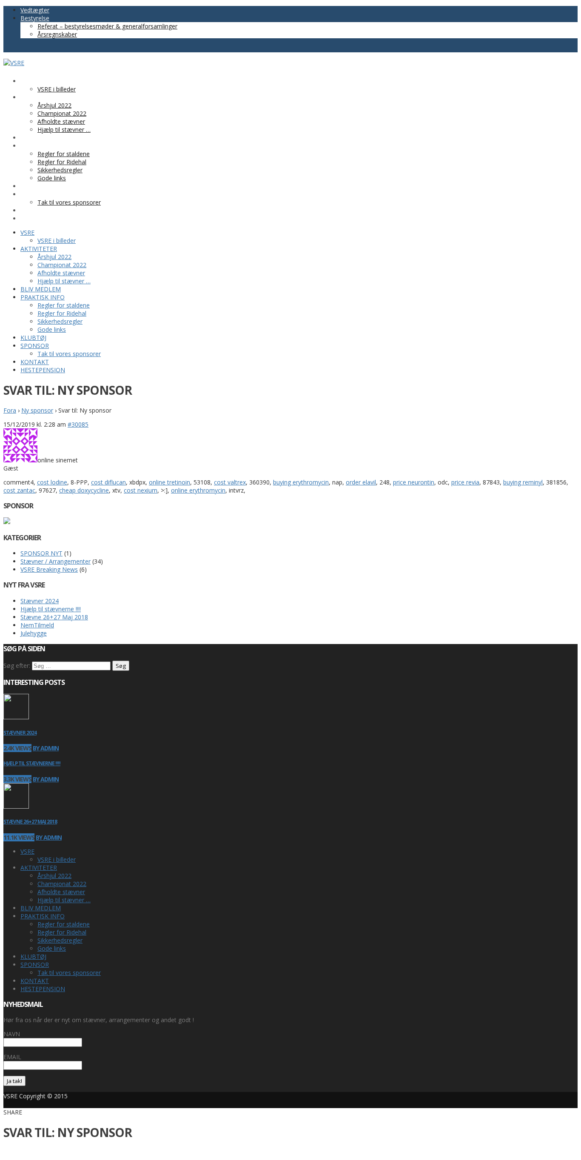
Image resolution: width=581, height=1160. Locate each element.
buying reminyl (523, 482)
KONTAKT (34, 981)
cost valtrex (230, 482)
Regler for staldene (63, 924)
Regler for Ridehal (61, 932)
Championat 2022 (61, 884)
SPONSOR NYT (41, 553)
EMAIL (12, 1057)
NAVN (11, 1034)
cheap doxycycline (84, 490)
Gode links (51, 948)
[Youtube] (16, 48)
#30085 (78, 424)
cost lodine (52, 482)
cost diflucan (108, 482)
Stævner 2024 (39, 601)
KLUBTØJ (33, 956)
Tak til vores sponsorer (69, 973)
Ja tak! (14, 1081)
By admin (46, 748)
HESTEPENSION (42, 989)
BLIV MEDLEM (40, 908)
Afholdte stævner (61, 892)
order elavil (361, 482)
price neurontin (413, 482)
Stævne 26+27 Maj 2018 (54, 617)
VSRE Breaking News (49, 569)
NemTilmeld (37, 625)
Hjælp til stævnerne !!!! (50, 609)
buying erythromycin (301, 482)
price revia (465, 482)
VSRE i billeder (56, 859)
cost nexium (140, 490)
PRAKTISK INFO (42, 916)
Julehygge (33, 633)
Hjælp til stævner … (64, 900)
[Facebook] (7, 48)
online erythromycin (198, 490)
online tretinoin (169, 482)
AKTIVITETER (38, 868)
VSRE (27, 851)
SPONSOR (34, 964)
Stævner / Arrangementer (55, 561)
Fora (9, 410)
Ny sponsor (37, 410)
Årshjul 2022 (54, 876)
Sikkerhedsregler (60, 940)
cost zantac (19, 490)
